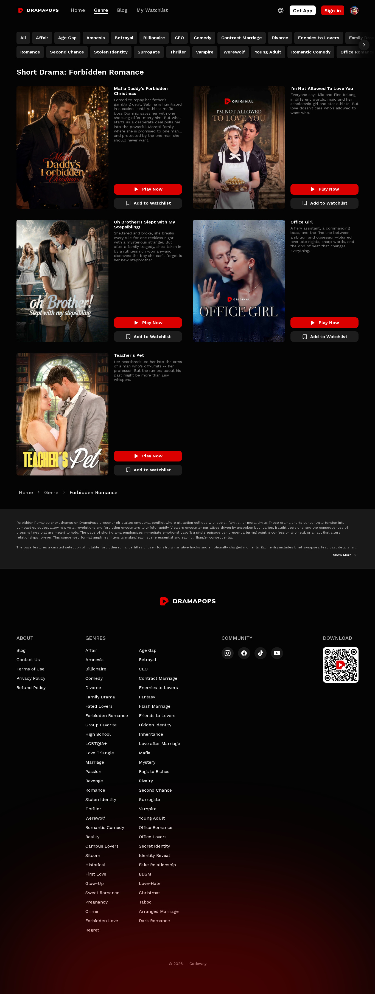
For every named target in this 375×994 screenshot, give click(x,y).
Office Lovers (153, 836)
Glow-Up (94, 883)
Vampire (147, 808)
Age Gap (147, 650)
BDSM (145, 874)
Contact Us (28, 659)
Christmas (150, 892)
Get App (302, 10)
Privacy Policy (30, 678)
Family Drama (100, 697)
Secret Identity (154, 846)
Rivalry (146, 780)
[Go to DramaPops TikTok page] (260, 653)
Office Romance (155, 827)
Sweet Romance (102, 892)
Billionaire (95, 669)
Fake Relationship (157, 864)
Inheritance (151, 734)
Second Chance (155, 790)
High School (98, 734)
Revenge (94, 780)
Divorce (93, 687)
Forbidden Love (101, 920)
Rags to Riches (154, 771)
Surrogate (149, 799)
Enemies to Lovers (158, 687)
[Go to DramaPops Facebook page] (244, 653)
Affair (91, 650)
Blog (122, 10)
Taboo (145, 902)
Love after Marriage (159, 743)
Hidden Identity (155, 724)
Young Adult (152, 818)
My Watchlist (152, 10)
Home (78, 10)
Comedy (94, 678)
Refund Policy (31, 687)
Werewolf (95, 818)
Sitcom (92, 855)
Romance (95, 790)
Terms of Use (30, 669)
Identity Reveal (154, 855)
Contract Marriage (158, 678)
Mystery (147, 762)
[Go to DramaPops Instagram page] (228, 653)
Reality (92, 836)
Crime (91, 911)
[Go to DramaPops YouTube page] (277, 653)
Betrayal (147, 659)
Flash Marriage (154, 706)
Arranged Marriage (159, 911)
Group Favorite (101, 724)
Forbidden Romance (106, 715)
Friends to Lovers (157, 715)
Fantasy (147, 697)
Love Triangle (99, 752)
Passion (93, 771)
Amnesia (94, 659)
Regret (92, 930)
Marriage (94, 762)
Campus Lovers (102, 846)
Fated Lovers (99, 706)
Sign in (332, 10)
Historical (95, 864)
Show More (342, 555)
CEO (143, 669)
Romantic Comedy (104, 827)
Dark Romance (154, 920)
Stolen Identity (100, 799)
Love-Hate (150, 883)
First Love (95, 874)
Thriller (93, 808)
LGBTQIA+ (96, 743)
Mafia (144, 752)
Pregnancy (96, 902)
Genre (101, 10)
